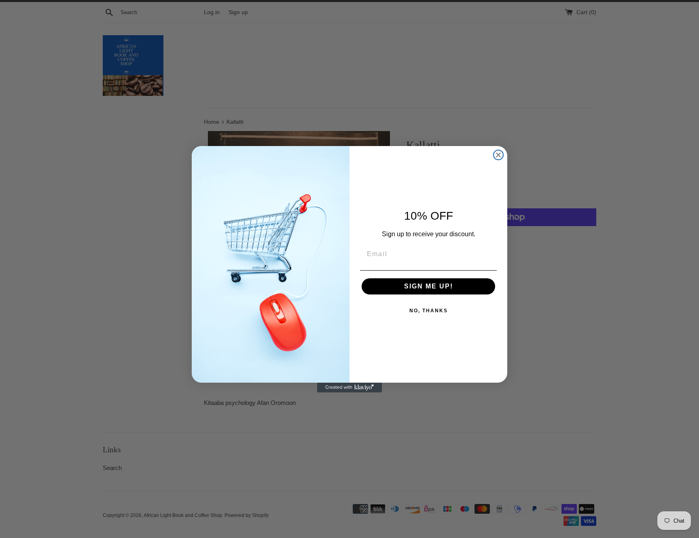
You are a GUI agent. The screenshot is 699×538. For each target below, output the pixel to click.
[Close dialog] (498, 155)
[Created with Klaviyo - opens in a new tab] (349, 387)
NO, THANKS (428, 310)
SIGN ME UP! (428, 286)
